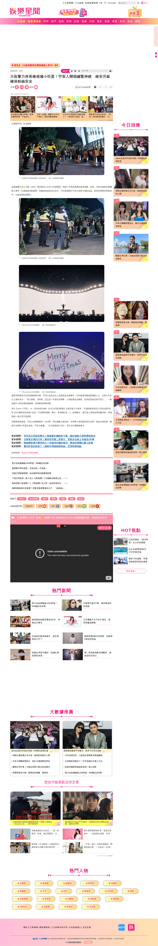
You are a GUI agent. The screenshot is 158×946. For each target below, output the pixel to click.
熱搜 (61, 21)
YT (105, 3)
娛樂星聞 (13, 71)
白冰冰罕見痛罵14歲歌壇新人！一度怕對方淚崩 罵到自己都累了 (74, 115)
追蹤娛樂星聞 (91, 3)
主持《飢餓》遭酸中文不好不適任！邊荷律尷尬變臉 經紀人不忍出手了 (48, 115)
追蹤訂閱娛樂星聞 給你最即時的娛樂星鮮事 (31, 473)
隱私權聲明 (44, 927)
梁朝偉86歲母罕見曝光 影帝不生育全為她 (82, 751)
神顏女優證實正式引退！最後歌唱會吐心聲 (31, 755)
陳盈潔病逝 (34, 21)
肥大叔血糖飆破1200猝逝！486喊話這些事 (30, 463)
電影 (99, 21)
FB (101, 3)
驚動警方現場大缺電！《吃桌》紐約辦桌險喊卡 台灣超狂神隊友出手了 (100, 115)
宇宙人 (22, 187)
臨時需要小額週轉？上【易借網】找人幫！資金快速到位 (36, 483)
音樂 (107, 21)
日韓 (92, 21)
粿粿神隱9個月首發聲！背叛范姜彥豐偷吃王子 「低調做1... (38, 488)
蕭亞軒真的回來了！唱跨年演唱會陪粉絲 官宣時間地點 (53, 446)
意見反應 (87, 927)
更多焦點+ (131, 571)
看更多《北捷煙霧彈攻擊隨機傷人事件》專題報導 (36, 65)
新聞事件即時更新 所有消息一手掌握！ (29, 468)
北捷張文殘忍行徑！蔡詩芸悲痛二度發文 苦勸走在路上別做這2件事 (59, 439)
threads (112, 3)
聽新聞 (65, 71)
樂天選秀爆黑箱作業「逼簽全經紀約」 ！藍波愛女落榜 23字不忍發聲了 (98, 832)
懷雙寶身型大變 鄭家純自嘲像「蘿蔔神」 (31, 773)
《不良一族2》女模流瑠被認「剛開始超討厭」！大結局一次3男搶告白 (98, 846)
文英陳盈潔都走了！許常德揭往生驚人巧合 (83, 761)
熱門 (53, 21)
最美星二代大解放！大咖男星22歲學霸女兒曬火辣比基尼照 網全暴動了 (45, 846)
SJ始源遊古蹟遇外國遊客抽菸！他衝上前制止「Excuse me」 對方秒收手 (32, 823)
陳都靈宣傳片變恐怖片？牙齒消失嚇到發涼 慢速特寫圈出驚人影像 (58, 443)
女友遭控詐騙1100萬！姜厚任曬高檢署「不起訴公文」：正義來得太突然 (22, 115)
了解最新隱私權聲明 (74, 942)
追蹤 (67, 506)
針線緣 (22, 21)
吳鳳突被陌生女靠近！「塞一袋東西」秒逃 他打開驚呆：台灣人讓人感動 (45, 832)
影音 (122, 21)
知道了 (89, 942)
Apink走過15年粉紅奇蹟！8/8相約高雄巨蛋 (29, 751)
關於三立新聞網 (30, 927)
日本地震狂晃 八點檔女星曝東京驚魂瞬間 (83, 755)
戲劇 (84, 21)
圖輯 (137, 21)
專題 (115, 21)
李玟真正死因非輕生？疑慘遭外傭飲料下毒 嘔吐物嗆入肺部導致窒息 (59, 436)
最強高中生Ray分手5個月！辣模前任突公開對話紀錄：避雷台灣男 (87, 823)
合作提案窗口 (75, 927)
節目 (130, 21)
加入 (54, 506)
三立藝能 (79, 3)
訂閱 (40, 506)
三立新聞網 (67, 3)
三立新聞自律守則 (59, 927)
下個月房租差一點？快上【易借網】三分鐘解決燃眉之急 (36, 478)
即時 (46, 21)
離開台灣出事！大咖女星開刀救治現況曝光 (31, 767)
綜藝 (76, 21)
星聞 (69, 21)
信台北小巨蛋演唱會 (30, 453)
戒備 (90, 191)
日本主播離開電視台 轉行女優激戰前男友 (31, 761)
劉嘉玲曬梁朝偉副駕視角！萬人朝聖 (80, 767)
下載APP (29, 506)
